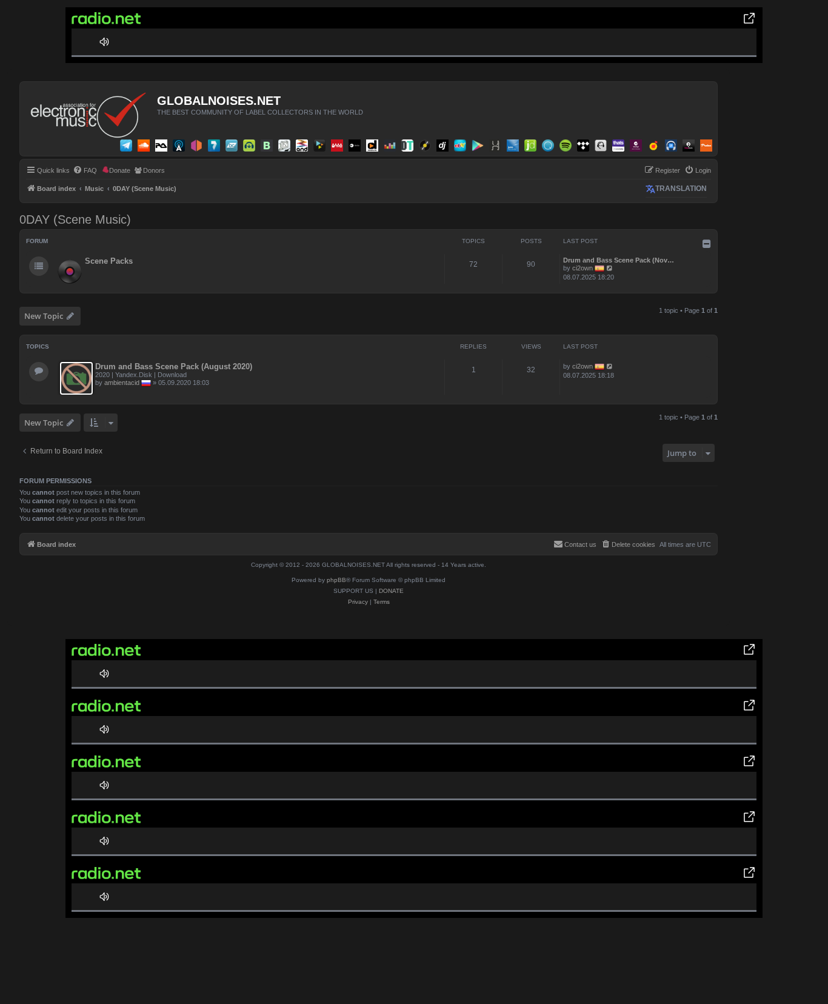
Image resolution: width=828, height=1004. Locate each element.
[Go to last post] (610, 366)
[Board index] (90, 112)
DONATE (391, 590)
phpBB (336, 580)
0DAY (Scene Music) (75, 219)
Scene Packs (109, 261)
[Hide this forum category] (707, 244)
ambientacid (121, 382)
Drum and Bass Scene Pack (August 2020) (173, 366)
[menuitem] (85, 170)
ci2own (582, 268)
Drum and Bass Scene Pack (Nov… (618, 260)
